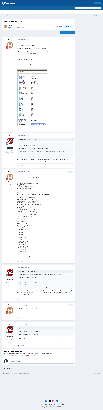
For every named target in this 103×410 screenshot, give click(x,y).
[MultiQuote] (18, 130)
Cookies (62, 404)
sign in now (36, 353)
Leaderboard (42, 8)
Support (5, 8)
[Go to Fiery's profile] (10, 141)
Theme (41, 404)
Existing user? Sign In (86, 3)
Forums (4, 11)
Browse (28, 8)
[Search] (99, 8)
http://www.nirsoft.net (27, 188)
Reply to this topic (67, 32)
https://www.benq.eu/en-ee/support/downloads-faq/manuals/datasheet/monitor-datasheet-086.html (42, 51)
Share (60, 26)
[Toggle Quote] (19, 139)
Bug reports (21, 27)
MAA (10, 25)
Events (10, 11)
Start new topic (53, 32)
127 (10, 52)
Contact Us (56, 404)
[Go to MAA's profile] (5, 26)
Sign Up (97, 3)
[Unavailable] (32, 97)
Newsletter (20, 8)
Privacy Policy (48, 404)
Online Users (23, 11)
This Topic (93, 8)
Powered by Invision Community (51, 407)
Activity (34, 8)
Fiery (9, 135)
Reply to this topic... (17, 361)
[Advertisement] (89, 29)
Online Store (13, 8)
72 (13, 150)
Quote (22, 129)
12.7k (8, 150)
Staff (16, 11)
